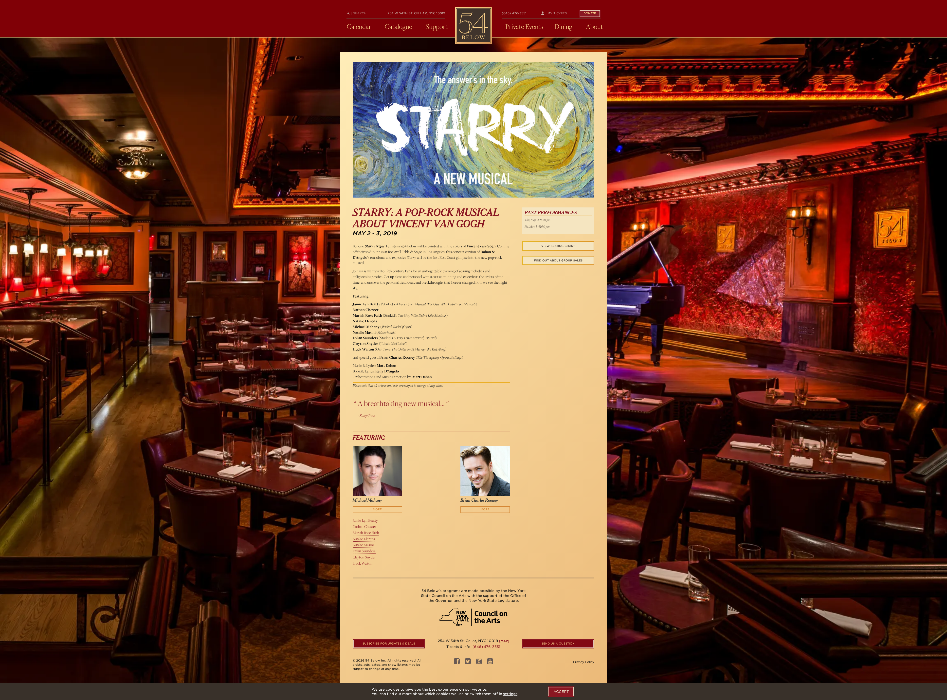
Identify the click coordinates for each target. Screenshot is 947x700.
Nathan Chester (364, 526)
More (377, 509)
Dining (563, 26)
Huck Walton (362, 563)
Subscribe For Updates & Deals (389, 643)
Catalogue (398, 26)
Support (437, 26)
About (594, 26)
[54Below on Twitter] (468, 662)
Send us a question (558, 643)
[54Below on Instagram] (479, 662)
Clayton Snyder (364, 557)
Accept (561, 692)
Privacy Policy (583, 662)
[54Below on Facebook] (457, 662)
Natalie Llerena (364, 538)
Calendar (359, 26)
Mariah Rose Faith (366, 532)
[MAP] (504, 641)
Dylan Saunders (364, 550)
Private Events (524, 26)
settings (510, 694)
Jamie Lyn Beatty (365, 520)
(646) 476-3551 (514, 13)
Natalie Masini (363, 544)
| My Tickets (556, 13)
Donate (589, 13)
